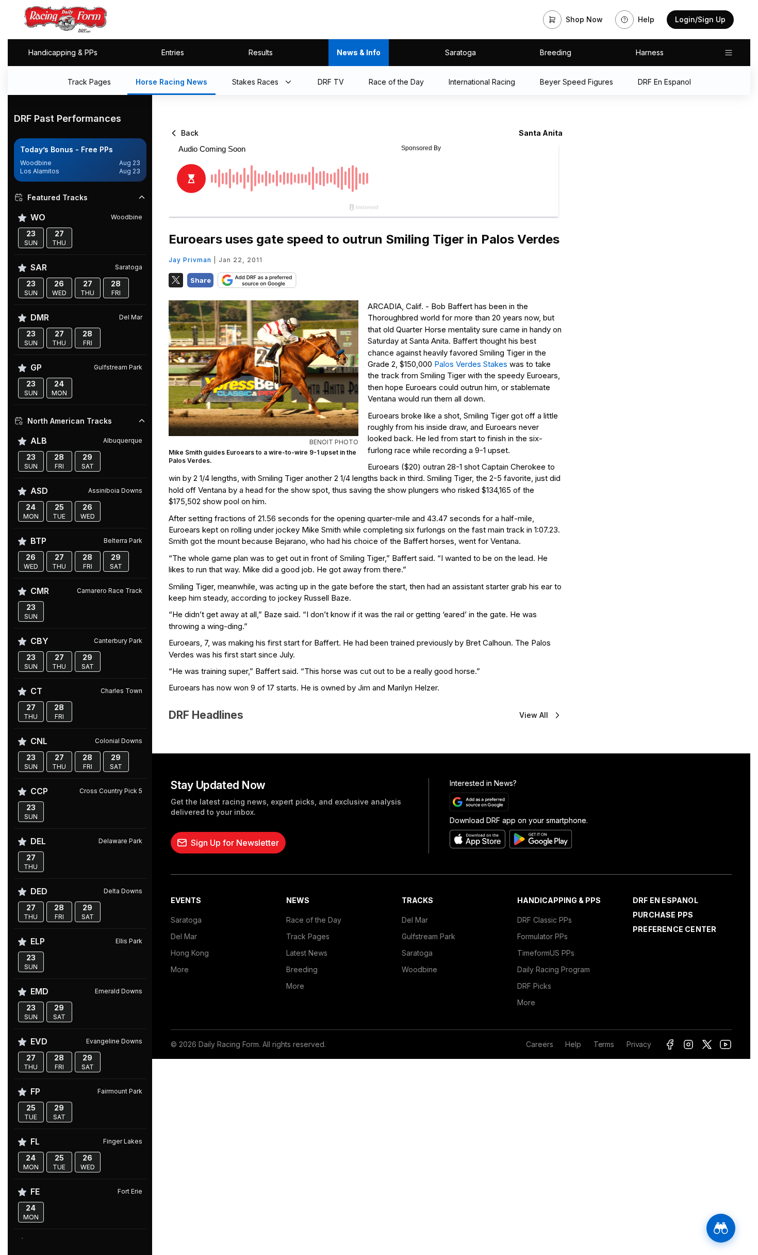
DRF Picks (534, 986)
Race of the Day (313, 919)
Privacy (639, 1044)
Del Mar (184, 936)
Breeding (555, 52)
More (180, 969)
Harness (650, 52)
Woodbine (419, 969)
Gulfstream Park (428, 936)
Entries (172, 52)
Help (573, 1044)
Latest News (306, 952)
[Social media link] (670, 1044)
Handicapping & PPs (62, 52)
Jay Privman (190, 260)
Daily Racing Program (553, 969)
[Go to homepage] (65, 19)
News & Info (359, 52)
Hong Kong (190, 952)
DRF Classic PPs (544, 919)
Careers (539, 1044)
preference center (674, 929)
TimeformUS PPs (545, 952)
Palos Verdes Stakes (470, 364)
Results (261, 52)
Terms (604, 1044)
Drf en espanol (665, 900)
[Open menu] (728, 52)
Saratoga (460, 52)
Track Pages (307, 936)
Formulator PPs (542, 936)
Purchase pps (663, 914)
